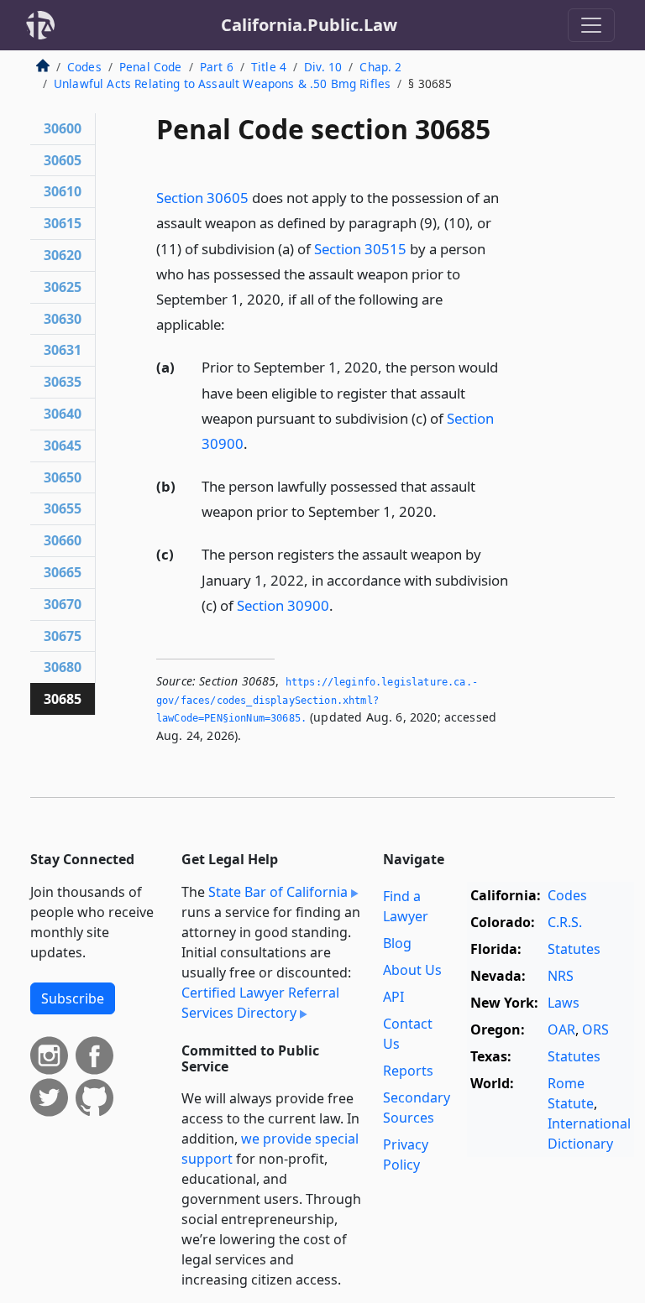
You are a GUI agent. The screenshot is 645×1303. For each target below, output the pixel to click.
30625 (62, 287)
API (393, 997)
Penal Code (150, 67)
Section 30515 (360, 248)
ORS (595, 1029)
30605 (62, 160)
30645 (62, 445)
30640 (62, 413)
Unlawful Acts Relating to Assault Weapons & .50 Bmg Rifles (222, 83)
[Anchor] (234, 323)
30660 (62, 540)
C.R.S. (565, 922)
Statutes (574, 949)
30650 (62, 477)
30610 (62, 191)
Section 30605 (202, 197)
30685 (62, 699)
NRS (561, 976)
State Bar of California (278, 892)
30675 (62, 636)
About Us (412, 970)
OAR (561, 1029)
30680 (62, 667)
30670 (62, 604)
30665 (62, 572)
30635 (62, 382)
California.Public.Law (309, 24)
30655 (62, 508)
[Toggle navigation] (591, 25)
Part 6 (216, 67)
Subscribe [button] (72, 998)
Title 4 (268, 67)
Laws (563, 1002)
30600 (62, 128)
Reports (408, 1070)
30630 (62, 319)
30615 (62, 223)
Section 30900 (283, 605)
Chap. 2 (380, 67)
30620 (62, 255)
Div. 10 (323, 67)
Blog (397, 943)
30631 (62, 350)
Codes (84, 67)
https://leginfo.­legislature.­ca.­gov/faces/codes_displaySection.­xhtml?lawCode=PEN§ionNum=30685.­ (317, 700)
